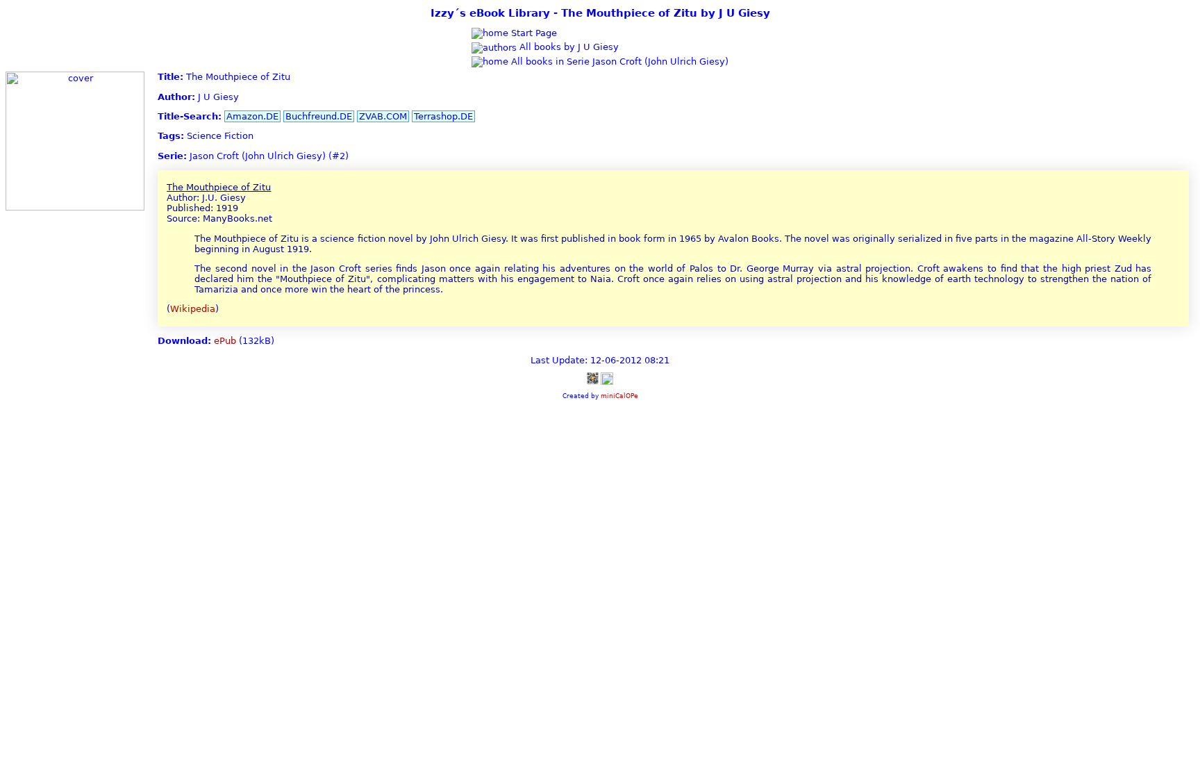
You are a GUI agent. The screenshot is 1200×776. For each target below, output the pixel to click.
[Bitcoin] (592, 377)
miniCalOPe (619, 395)
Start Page (532, 33)
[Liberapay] (607, 377)
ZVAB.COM (383, 116)
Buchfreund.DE (318, 116)
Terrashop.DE (443, 116)
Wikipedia (192, 309)
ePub (225, 341)
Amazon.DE (252, 116)
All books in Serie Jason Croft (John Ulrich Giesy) (618, 61)
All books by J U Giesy (568, 47)
